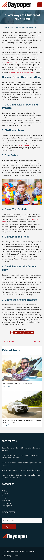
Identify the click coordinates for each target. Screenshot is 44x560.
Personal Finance (8, 503)
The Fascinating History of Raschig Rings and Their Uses (21, 470)
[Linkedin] (20, 332)
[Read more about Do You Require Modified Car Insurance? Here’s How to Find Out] (22, 405)
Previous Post (8, 341)
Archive (4, 491)
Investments (6, 501)
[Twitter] (16, 332)
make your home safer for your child (20, 72)
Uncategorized (19, 27)
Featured (5, 496)
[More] (32, 332)
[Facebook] (12, 332)
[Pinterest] (24, 332)
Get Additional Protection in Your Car (17, 384)
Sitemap (16, 555)
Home (4, 498)
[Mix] (28, 332)
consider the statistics (11, 62)
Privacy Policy (7, 555)
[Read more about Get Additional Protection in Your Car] (22, 368)
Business (5, 493)
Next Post (37, 341)
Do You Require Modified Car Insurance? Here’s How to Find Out (21, 421)
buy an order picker (23, 145)
